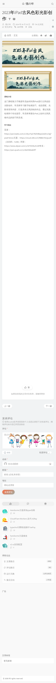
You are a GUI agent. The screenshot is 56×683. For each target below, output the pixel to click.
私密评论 (43, 452)
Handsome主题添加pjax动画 (22, 510)
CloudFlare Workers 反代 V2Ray (23, 518)
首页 (9, 35)
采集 (30, 27)
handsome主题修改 (18, 536)
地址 (4, 480)
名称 (5, 459)
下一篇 (49, 406)
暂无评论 (8, 27)
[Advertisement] (28, 265)
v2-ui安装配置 (16, 544)
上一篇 (7, 406)
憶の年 (8, 24)
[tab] (10, 504)
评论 (5, 428)
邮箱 (5, 470)
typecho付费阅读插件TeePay (22, 527)
